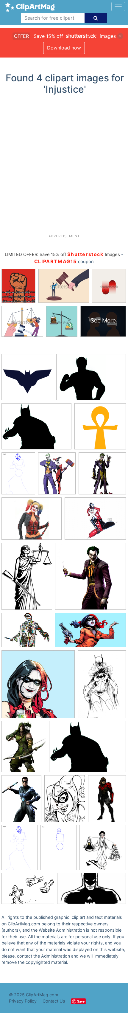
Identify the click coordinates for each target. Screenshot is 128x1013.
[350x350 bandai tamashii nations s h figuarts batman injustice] (102, 476)
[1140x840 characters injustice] (87, 749)
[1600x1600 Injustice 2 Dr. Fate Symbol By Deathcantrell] (100, 429)
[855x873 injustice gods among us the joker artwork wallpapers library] (90, 579)
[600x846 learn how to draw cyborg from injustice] (18, 476)
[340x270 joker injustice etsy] (27, 633)
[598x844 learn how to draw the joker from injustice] (58, 850)
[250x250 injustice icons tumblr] (38, 687)
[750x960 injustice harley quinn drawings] (65, 801)
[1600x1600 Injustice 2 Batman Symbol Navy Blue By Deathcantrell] (27, 380)
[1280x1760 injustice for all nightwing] (107, 801)
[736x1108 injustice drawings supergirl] (102, 686)
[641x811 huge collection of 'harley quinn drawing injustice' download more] (56, 476)
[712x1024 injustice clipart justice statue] (27, 579)
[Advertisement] (64, 167)
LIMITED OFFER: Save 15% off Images (62, 254)
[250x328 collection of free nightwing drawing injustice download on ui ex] (21, 801)
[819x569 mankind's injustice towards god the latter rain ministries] (28, 891)
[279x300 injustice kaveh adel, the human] (103, 850)
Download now (64, 48)
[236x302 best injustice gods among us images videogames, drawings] (24, 749)
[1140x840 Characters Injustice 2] (91, 379)
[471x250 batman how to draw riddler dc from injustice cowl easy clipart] (91, 891)
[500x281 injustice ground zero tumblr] (90, 633)
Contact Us (54, 1000)
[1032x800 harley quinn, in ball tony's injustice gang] (95, 521)
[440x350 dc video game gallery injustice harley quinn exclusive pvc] (31, 521)
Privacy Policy (23, 1000)
